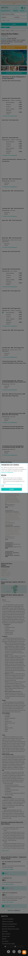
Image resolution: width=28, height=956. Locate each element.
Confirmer (11, 489)
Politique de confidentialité (7, 472)
